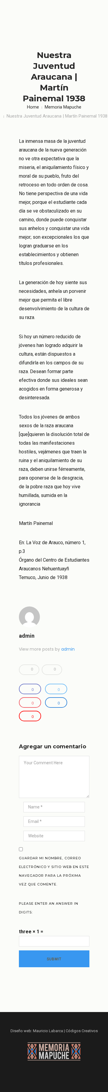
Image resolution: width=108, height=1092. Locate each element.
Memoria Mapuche (63, 107)
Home (33, 107)
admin (26, 636)
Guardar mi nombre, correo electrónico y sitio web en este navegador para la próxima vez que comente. (54, 871)
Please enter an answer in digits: (48, 907)
